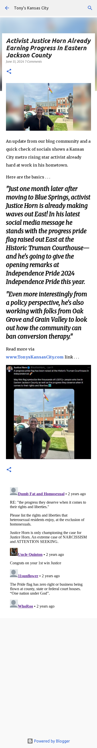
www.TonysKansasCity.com (35, 356)
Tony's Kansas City (31, 8)
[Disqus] (48, 547)
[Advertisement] (48, 678)
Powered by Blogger (51, 741)
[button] (9, 71)
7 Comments (33, 61)
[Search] (90, 8)
